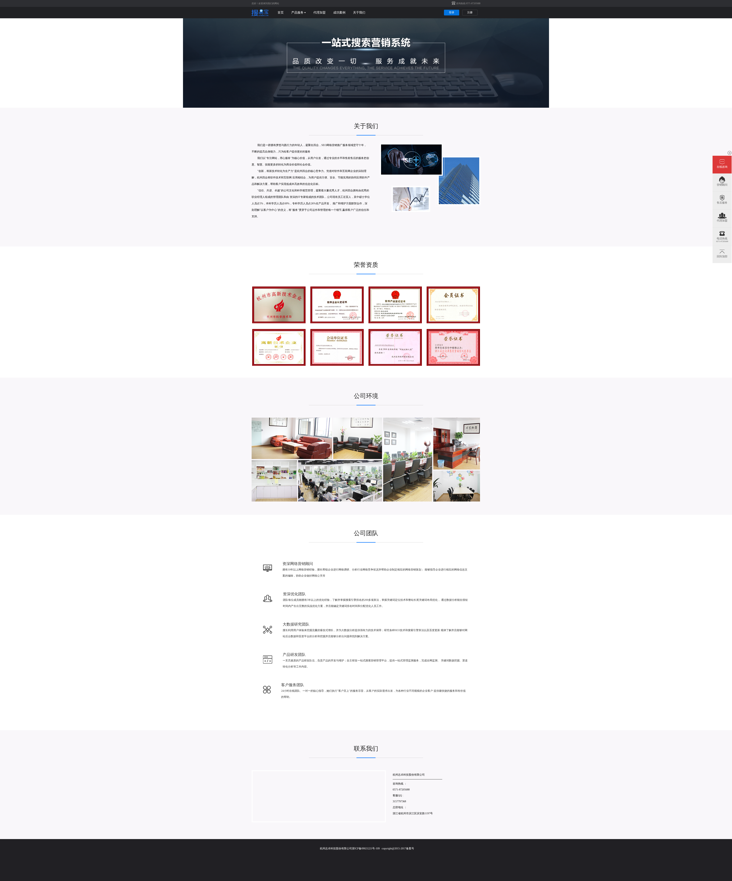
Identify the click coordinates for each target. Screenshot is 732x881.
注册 (470, 12)
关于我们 (359, 12)
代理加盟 (319, 12)
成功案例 (339, 12)
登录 (451, 12)
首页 (281, 12)
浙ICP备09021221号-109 (366, 848)
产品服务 (297, 12)
